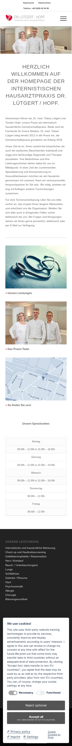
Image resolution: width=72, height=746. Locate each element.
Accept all (36, 718)
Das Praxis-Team (18, 349)
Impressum (28, 3)
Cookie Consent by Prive (54, 734)
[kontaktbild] (36, 379)
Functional (54, 692)
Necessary (26, 692)
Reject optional (36, 705)
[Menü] (61, 18)
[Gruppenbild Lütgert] (36, 322)
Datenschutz (44, 3)
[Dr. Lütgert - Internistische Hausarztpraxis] (29, 18)
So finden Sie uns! (19, 405)
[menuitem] (28, 3)
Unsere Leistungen (20, 293)
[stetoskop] (36, 267)
